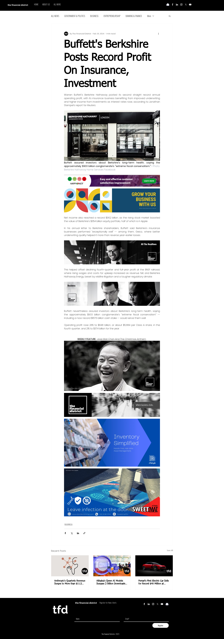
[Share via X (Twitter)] (71, 533)
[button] (169, 16)
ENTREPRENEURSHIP (112, 16)
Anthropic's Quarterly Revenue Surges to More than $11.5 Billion (69, 582)
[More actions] (158, 33)
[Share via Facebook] (65, 533)
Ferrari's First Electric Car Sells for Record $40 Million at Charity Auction (153, 582)
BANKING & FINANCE (134, 16)
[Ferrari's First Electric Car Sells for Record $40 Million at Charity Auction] (154, 565)
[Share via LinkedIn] (78, 533)
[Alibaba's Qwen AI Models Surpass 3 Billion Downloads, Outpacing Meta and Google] (112, 565)
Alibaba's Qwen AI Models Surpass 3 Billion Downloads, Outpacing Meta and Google (111, 582)
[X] (185, 4)
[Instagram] (181, 4)
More (149, 16)
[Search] (173, 5)
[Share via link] (84, 533)
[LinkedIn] (177, 4)
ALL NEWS (55, 16)
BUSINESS (94, 16)
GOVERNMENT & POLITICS (74, 16)
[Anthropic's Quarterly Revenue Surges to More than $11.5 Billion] (70, 565)
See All (170, 550)
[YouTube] (190, 4)
